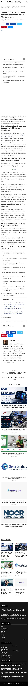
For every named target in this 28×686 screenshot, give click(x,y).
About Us (3, 646)
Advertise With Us (5, 649)
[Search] (26, 2)
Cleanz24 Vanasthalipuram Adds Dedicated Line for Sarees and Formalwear (7, 573)
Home (2, 6)
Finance (24, 639)
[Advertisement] (14, 100)
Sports (2, 634)
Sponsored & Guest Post (6, 655)
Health (2, 636)
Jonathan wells (9, 19)
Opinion (3, 637)
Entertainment (4, 628)
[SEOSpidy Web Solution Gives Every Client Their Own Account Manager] (14, 466)
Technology (3, 631)
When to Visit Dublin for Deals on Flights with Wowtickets (14, 76)
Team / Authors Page (5, 657)
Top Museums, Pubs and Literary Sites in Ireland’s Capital (13, 68)
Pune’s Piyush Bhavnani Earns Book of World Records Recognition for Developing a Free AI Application (7, 591)
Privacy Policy (4, 647)
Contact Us (14, 646)
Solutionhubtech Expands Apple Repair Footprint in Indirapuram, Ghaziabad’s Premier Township (21, 555)
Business (8, 6)
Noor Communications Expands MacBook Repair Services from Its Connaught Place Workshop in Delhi (7, 555)
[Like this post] (7, 24)
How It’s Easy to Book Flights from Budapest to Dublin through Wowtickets (13, 63)
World (2, 632)
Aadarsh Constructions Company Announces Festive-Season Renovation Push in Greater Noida (20, 591)
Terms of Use (16, 650)
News (2, 639)
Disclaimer (3, 650)
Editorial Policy (4, 652)
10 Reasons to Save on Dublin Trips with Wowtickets (13, 81)
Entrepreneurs (4, 629)
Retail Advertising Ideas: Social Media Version (14, 302)
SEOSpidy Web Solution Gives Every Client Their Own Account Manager (20, 572)
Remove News (4, 653)
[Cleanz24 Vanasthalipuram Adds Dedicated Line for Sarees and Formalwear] (14, 443)
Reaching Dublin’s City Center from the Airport (13, 72)
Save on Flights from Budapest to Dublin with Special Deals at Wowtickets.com (12, 321)
